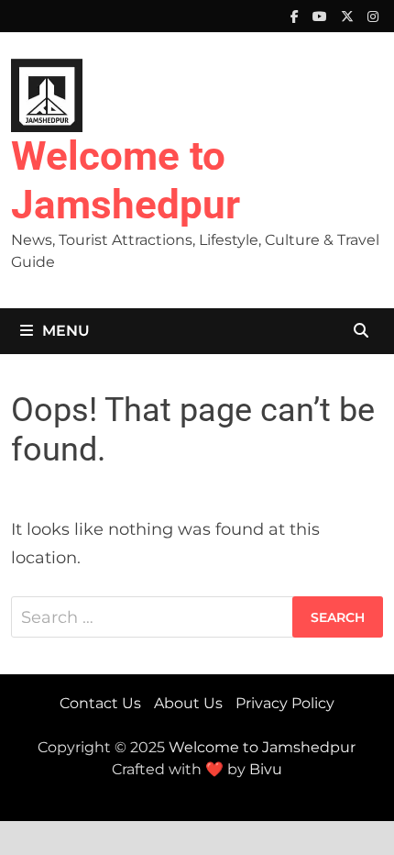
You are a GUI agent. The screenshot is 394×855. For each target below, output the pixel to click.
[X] (349, 16)
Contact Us (100, 703)
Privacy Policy (284, 703)
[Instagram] (373, 16)
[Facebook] (297, 16)
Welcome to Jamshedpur (125, 180)
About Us (188, 703)
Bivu (265, 769)
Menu (66, 330)
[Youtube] (322, 16)
